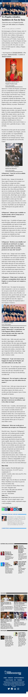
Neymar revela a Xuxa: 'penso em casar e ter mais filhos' (6, 621)
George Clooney (11, 491)
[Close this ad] (27, 692)
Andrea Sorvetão (12, 54)
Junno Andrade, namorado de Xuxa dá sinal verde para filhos (22, 564)
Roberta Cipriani (6, 56)
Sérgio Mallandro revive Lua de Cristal (8, 565)
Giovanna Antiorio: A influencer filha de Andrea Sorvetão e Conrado (22, 549)
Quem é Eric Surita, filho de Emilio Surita (9, 637)
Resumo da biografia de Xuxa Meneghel (9, 553)
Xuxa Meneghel (20, 14)
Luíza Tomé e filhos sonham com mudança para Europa (22, 634)
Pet (15, 680)
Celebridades (10, 14)
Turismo (19, 680)
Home (3, 14)
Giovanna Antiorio (17, 52)
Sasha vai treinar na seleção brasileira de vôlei (6, 604)
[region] (14, 695)
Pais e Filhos (9, 680)
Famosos (10, 677)
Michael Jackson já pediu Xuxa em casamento (20, 603)
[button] (2, 1)
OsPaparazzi (14, 1)
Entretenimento (19, 677)
